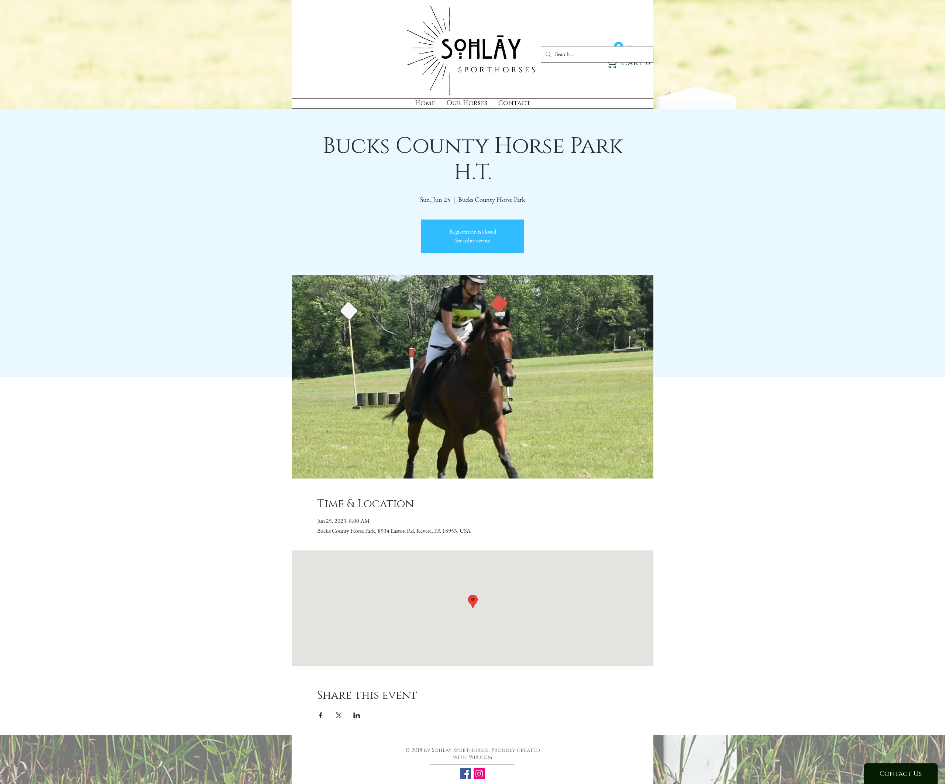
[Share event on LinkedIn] (356, 715)
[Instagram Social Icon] (479, 773)
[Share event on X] (338, 715)
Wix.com (480, 757)
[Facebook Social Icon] (465, 773)
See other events (472, 240)
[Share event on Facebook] (320, 715)
